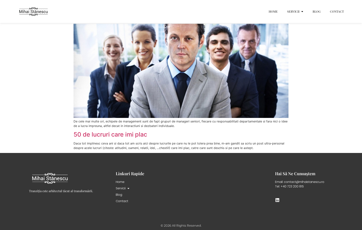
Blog (317, 11)
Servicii (293, 11)
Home (273, 11)
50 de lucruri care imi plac (110, 134)
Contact (337, 11)
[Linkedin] (277, 200)
